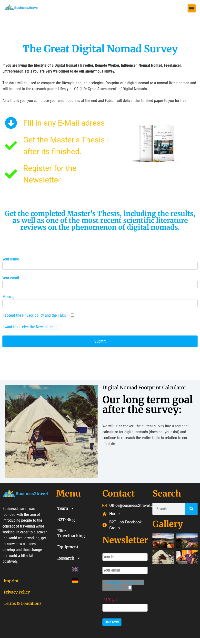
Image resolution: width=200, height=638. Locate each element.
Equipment (67, 546)
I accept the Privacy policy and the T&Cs (35, 315)
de (59, 580)
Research (65, 558)
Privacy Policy (17, 592)
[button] (192, 8)
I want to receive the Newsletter (28, 326)
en (59, 569)
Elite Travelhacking (71, 533)
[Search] (191, 509)
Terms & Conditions (22, 603)
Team (62, 508)
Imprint (11, 580)
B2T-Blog (66, 519)
